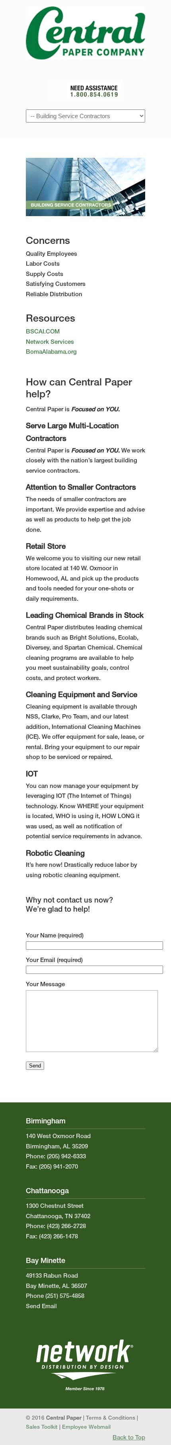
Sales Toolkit (42, 1427)
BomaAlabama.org (51, 352)
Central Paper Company (85, 32)
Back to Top (129, 1438)
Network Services (50, 342)
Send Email (41, 1307)
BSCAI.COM (43, 332)
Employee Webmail (86, 1427)
